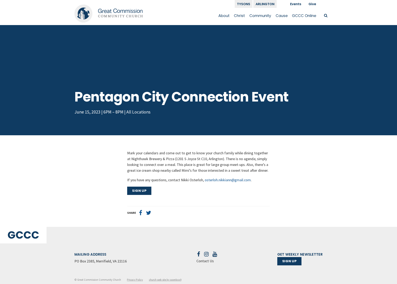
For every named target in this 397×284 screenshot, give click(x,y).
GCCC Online (304, 15)
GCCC (23, 235)
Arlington (265, 4)
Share (131, 212)
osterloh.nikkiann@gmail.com (228, 180)
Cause (282, 15)
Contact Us (205, 261)
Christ (239, 15)
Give (312, 4)
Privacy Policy (135, 280)
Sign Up (139, 190)
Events (295, 4)
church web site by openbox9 (165, 280)
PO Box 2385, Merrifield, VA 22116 (100, 261)
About (224, 15)
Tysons (243, 4)
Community (260, 15)
